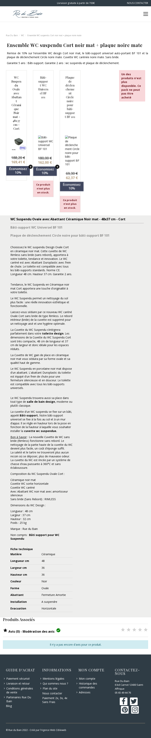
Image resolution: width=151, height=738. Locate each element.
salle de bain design (41, 401)
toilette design (53, 333)
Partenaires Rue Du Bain (18, 699)
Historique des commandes (88, 685)
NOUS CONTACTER (137, 3)
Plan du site (50, 688)
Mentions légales (53, 678)
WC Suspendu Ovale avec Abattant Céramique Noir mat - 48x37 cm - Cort (16, 103)
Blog (9, 706)
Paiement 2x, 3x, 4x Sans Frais (54, 700)
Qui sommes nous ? (55, 683)
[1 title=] (123, 630)
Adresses (84, 692)
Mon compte (87, 678)
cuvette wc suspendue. (40, 431)
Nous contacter (52, 693)
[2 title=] (128, 630)
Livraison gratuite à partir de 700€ (75, 3)
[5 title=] (145, 630)
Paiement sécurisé (18, 678)
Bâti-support (29, 415)
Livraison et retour (18, 683)
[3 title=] (134, 630)
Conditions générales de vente (19, 690)
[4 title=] (140, 630)
